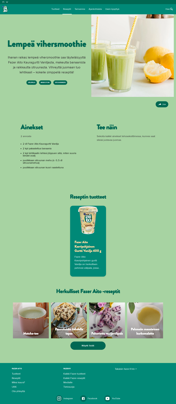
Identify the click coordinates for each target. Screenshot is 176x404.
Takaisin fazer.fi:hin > (126, 369)
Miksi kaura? (18, 382)
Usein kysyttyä (112, 9)
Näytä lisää (88, 346)
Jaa (164, 104)
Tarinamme (80, 9)
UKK (14, 387)
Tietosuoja (68, 387)
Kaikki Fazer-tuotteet (74, 374)
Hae (168, 9)
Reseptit (67, 9)
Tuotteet (55, 9)
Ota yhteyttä (18, 391)
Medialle (67, 382)
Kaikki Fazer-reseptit (74, 378)
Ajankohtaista (95, 9)
